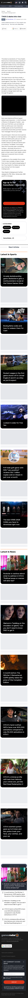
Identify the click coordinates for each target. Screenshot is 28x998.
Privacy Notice (11, 210)
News (3, 19)
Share (5, 28)
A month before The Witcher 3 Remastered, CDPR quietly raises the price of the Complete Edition (14, 894)
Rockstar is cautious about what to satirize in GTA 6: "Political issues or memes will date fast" (15, 886)
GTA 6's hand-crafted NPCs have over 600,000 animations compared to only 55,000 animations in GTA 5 (14, 912)
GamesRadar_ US (11, 19)
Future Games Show (18, 6)
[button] (25, 2)
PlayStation (7, 227)
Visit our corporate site (12, 941)
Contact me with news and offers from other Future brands (13, 978)
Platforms (6, 231)
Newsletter (24, 28)
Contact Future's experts (8, 956)
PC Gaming (16, 227)
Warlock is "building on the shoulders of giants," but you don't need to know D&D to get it (15, 902)
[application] (14, 104)
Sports (9, 11)
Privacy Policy (17, 987)
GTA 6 (10, 6)
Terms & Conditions (10, 988)
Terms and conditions (7, 952)
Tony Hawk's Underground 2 (8, 12)
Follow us (16, 28)
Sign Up (14, 982)
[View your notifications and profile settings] (22, 2)
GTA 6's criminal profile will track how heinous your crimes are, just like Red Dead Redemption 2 (14, 921)
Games (3, 11)
